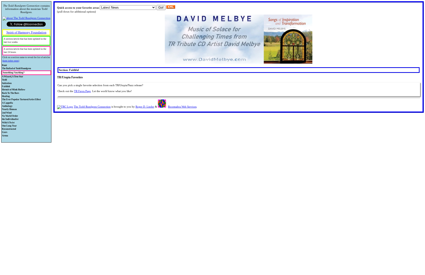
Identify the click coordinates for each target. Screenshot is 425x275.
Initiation (26, 83)
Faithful (26, 86)
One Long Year (21, 126)
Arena (14, 135)
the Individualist (24, 119)
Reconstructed (26, 129)
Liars (26, 132)
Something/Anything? (26, 73)
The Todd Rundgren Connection (92, 106)
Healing (25, 96)
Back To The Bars (26, 93)
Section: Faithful (69, 70)
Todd (25, 80)
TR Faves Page (82, 91)
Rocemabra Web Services (182, 106)
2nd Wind (25, 113)
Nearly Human (22, 109)
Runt (25, 65)
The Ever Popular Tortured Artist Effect (24, 99)
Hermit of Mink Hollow (25, 89)
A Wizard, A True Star (25, 76)
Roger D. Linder (145, 106)
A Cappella (25, 103)
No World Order (24, 116)
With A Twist (25, 122)
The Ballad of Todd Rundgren (24, 68)
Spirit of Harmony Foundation (26, 32)
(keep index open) (10, 61)
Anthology (24, 106)
